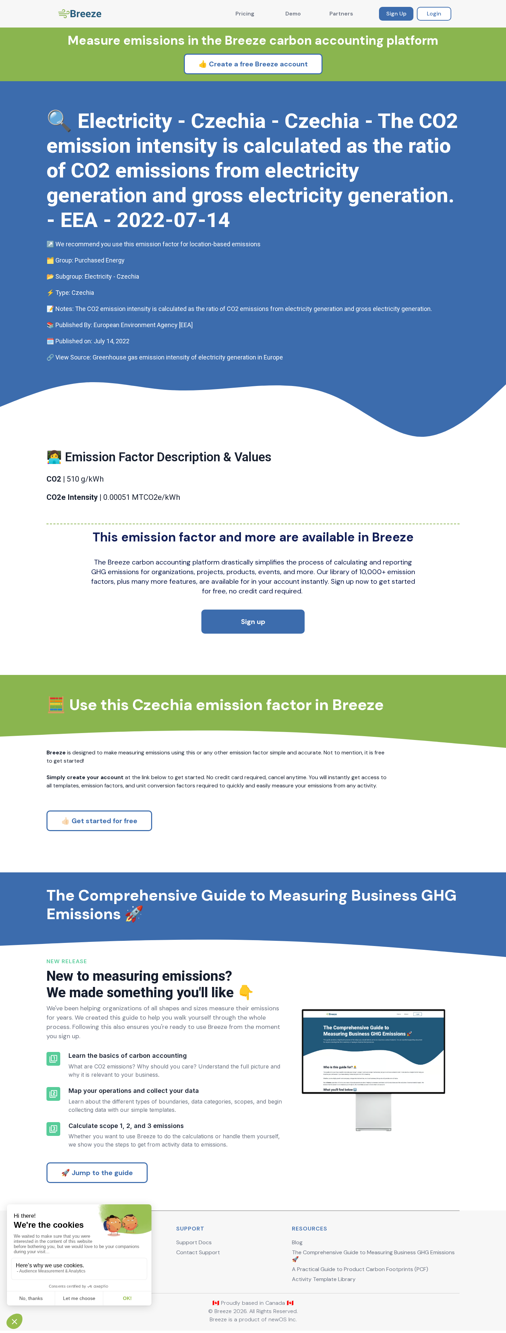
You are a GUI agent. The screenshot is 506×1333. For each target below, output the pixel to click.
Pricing (244, 13)
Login (434, 13)
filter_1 (53, 1059)
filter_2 (53, 1094)
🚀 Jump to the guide (97, 1172)
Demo (293, 13)
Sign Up (396, 13)
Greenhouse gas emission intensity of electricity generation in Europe (188, 357)
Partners (341, 13)
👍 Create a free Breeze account (253, 64)
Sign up (253, 621)
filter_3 (53, 1129)
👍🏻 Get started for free (99, 820)
